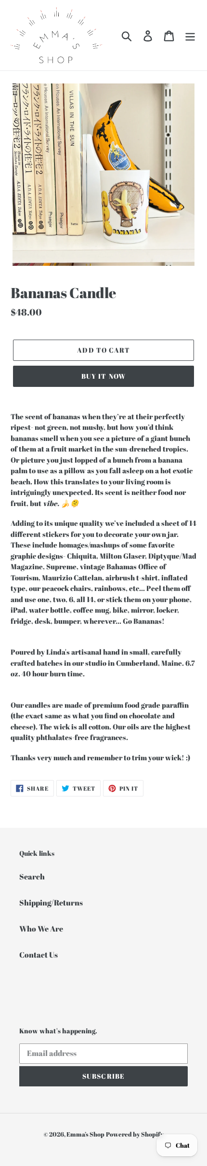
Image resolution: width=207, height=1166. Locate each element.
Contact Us (38, 954)
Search (32, 876)
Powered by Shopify (135, 1134)
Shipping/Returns (51, 902)
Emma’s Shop (85, 1134)
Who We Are (41, 928)
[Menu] (190, 35)
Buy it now (103, 376)
